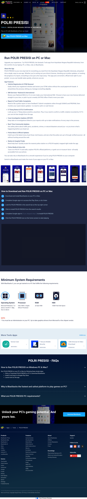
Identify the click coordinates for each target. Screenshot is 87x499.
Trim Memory (29, 460)
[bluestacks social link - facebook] (78, 446)
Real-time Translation (31, 452)
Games (26, 2)
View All (82, 335)
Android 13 (3, 452)
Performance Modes (31, 458)
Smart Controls (29, 454)
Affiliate (55, 2)
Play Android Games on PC (54, 453)
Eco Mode (28, 450)
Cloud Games (4, 463)
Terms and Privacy (5, 492)
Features (17, 2)
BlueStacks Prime (5, 438)
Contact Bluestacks (53, 442)
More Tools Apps (9, 335)
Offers (2, 448)
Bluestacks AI (4, 444)
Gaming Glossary (52, 457)
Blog (34, 2)
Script (27, 462)
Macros (27, 448)
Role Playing (4, 475)
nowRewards (4, 454)
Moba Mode (29, 442)
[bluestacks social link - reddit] (75, 446)
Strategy (3, 481)
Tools (3, 27)
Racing (2, 473)
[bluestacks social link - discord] (71, 446)
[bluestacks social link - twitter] (82, 446)
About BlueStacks (52, 438)
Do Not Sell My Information (34, 492)
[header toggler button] (85, 2)
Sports (2, 479)
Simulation (3, 477)
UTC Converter (29, 470)
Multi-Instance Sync (31, 446)
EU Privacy (24, 492)
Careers (50, 444)
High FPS (28, 464)
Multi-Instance (29, 444)
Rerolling (28, 456)
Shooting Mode (29, 440)
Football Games (5, 483)
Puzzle (2, 471)
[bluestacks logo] (6, 2)
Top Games (4, 461)
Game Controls (29, 438)
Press (49, 446)
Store (44, 2)
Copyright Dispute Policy (15, 492)
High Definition (29, 466)
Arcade (3, 469)
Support (63, 2)
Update (72, 438)
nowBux (3, 450)
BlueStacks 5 (4, 442)
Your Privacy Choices (45, 498)
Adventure (3, 467)
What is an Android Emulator (55, 455)
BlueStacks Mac (5, 440)
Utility (27, 468)
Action (2, 465)
